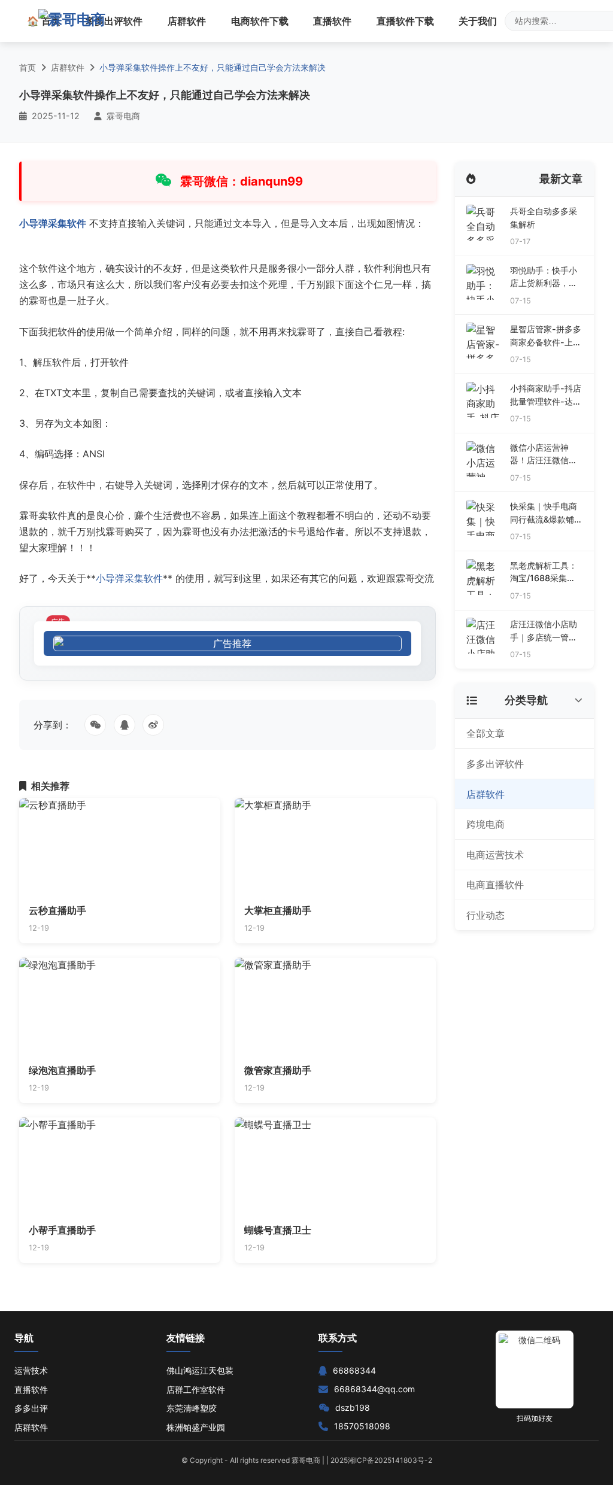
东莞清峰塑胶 (191, 1408)
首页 (27, 67)
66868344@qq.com (374, 1389)
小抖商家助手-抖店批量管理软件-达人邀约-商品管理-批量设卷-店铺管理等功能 (545, 395)
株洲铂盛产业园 (195, 1427)
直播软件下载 (405, 21)
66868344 (354, 1370)
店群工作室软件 (195, 1389)
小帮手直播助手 (62, 1230)
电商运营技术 (495, 855)
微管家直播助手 (277, 1070)
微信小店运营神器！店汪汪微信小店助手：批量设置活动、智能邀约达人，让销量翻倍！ (543, 454)
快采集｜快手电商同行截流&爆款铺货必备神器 (543, 513)
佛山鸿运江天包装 (199, 1370)
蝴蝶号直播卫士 (277, 1230)
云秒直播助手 (57, 910)
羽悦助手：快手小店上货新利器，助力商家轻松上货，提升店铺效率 (543, 277)
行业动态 (485, 915)
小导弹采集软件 (52, 223)
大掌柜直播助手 (277, 910)
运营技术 (31, 1370)
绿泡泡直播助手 (62, 1070)
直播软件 (332, 21)
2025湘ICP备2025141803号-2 (381, 1460)
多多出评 (31, 1408)
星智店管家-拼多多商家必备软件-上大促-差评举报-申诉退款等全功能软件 (545, 336)
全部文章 (485, 733)
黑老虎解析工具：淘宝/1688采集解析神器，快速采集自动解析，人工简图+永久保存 (543, 572)
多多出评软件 (113, 21)
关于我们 (478, 21)
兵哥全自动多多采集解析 (543, 217)
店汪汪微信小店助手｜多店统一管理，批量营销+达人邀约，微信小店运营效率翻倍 (543, 631)
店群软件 (187, 21)
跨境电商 (485, 824)
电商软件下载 (260, 21)
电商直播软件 (495, 885)
